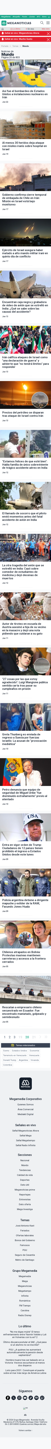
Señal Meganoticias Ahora (25, 1130)
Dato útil (25, 1184)
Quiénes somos (26, 1424)
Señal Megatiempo (25, 1140)
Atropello (16, 17)
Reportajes (24, 1194)
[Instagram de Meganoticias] (19, 1399)
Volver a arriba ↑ (25, 1430)
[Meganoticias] (25, 1083)
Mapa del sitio (40, 1424)
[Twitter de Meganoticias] (13, 1399)
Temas (15, 46)
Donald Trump (9, 1060)
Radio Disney (24, 1315)
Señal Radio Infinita (25, 1145)
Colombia (7, 1065)
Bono (44, 17)
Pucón (24, 17)
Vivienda (35, 1060)
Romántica (24, 1300)
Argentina (23, 1060)
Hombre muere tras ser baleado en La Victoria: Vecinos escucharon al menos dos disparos (25, 1363)
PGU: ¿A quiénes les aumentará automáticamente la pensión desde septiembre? (25, 1352)
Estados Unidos (19, 1050)
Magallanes (5, 17)
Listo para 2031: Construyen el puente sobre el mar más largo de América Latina (25, 1371)
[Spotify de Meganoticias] (36, 1399)
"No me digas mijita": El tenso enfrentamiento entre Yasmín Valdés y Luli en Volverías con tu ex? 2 (24, 1334)
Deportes (25, 1180)
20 (27, 1037)
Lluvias (32, 17)
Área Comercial (25, 1109)
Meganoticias (25, 1286)
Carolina (25, 1310)
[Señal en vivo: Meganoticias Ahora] (25, 36)
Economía (34, 1050)
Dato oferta (25, 1204)
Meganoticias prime (25, 1189)
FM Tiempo (25, 1305)
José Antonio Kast (24, 1225)
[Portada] (2, 30)
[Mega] (25, 1414)
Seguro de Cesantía (25, 1255)
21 (34, 1037)
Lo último (16, 29)
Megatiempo (24, 1291)
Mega (25, 1281)
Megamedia (25, 1276)
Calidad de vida (25, 1175)
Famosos (25, 1245)
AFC (38, 17)
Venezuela (34, 1055)
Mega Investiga (25, 1209)
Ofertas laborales (25, 1235)
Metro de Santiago (24, 1259)
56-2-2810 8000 (12, 1424)
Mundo (24, 1165)
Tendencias (25, 1170)
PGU (25, 1250)
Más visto (46, 29)
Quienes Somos (25, 1104)
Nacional (24, 1160)
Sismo (6, 1050)
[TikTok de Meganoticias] (31, 1399)
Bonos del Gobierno (25, 1240)
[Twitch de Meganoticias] (42, 1399)
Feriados (24, 1230)
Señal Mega (25, 1135)
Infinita (24, 1295)
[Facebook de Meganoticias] (8, 1399)
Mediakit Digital (25, 1114)
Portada (4, 46)
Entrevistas (25, 1199)
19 (20, 1037)
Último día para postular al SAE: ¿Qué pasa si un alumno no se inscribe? (25, 1343)
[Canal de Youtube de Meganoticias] (25, 1399)
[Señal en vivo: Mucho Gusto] (25, 42)
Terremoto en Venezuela (14, 1055)
